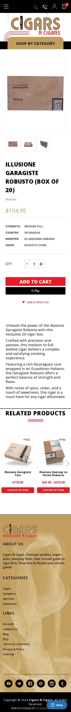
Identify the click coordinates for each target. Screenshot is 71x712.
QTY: (8, 264)
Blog (6, 634)
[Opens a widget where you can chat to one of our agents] (56, 705)
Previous (4, 463)
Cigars (7, 588)
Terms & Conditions (16, 644)
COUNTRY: (12, 232)
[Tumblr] (62, 684)
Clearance (9, 604)
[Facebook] (30, 684)
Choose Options (17, 490)
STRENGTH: (13, 226)
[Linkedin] (52, 684)
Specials (8, 598)
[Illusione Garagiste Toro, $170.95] (18, 451)
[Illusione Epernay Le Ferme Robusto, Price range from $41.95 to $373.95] (53, 451)
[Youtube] (9, 684)
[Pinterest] (41, 684)
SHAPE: (10, 245)
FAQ (5, 639)
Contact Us (10, 629)
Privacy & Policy (13, 649)
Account (8, 624)
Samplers (9, 593)
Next (67, 463)
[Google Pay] (35, 291)
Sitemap (8, 654)
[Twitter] (19, 684)
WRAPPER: (12, 239)
